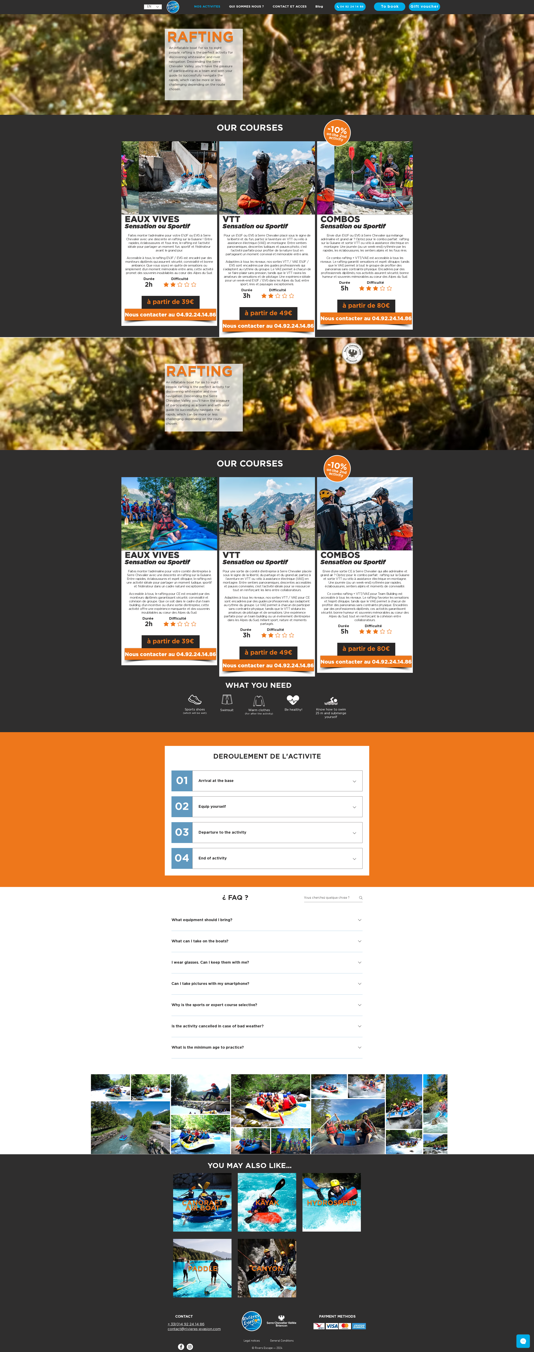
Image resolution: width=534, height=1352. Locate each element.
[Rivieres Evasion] (181, 1347)
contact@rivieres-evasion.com (194, 1329)
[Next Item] (440, 1114)
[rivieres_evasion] (190, 1347)
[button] (169, 314)
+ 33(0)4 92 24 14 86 (186, 1324)
